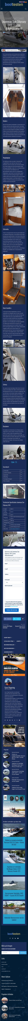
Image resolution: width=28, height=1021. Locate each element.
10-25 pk (15, 18)
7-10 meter (21, 18)
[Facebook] (10, 938)
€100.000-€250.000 (15, 761)
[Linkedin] (15, 938)
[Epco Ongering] (4, 33)
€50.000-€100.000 (8, 18)
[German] (26, 2)
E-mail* (6, 569)
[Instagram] (13, 938)
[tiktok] (14, 719)
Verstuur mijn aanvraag (11, 610)
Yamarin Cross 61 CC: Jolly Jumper (20, 627)
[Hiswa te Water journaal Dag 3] (4, 1000)
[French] (24, 2)
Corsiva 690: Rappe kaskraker (7, 627)
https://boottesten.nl (8, 689)
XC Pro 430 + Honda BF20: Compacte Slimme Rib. (17, 1008)
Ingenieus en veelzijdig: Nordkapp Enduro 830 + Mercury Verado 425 (18, 765)
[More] (22, 618)
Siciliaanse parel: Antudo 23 (7, 980)
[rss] (12, 719)
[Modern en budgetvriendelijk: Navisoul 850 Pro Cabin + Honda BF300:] (6, 755)
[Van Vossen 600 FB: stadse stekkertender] (4, 1016)
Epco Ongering (10, 32)
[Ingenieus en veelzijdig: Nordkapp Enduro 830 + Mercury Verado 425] (6, 764)
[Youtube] (18, 938)
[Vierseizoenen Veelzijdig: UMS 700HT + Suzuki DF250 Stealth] (6, 772)
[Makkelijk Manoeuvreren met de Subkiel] (6, 780)
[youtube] (19, 719)
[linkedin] (7, 719)
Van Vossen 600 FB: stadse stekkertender (14, 1016)
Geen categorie (15, 777)
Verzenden (23, 952)
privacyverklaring (13, 606)
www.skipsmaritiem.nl (15, 529)
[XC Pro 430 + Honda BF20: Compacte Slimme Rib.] (4, 1008)
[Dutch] (20, 2)
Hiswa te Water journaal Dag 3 (15, 1000)
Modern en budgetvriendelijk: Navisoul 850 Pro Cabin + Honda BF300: (18, 756)
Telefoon (6, 574)
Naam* (6, 563)
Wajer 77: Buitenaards (6, 989)
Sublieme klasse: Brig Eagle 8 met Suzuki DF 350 (18, 788)
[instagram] (5, 719)
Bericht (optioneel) (8, 585)
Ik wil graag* (7, 580)
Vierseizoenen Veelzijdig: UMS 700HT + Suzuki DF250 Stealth (18, 772)
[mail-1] (9, 719)
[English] (22, 2)
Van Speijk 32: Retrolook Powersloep (9, 986)
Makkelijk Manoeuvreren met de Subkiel (18, 780)
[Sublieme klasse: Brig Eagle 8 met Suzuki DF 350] (6, 787)
